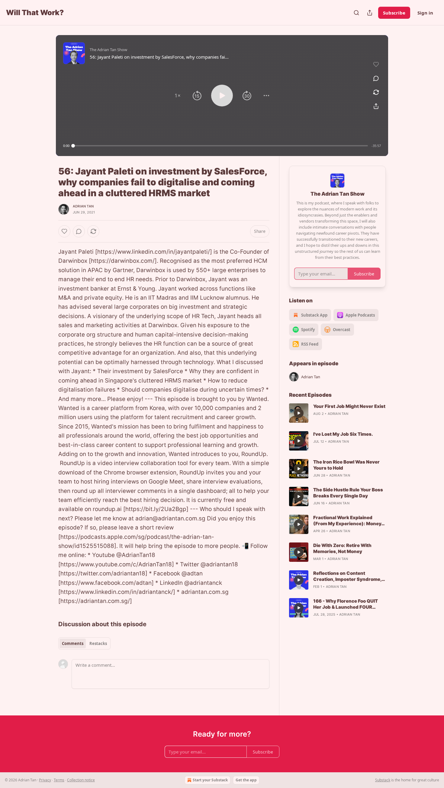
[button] (178, 95)
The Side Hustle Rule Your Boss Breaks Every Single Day (348, 493)
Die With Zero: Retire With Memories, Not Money (342, 548)
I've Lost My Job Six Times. (343, 434)
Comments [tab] (72, 643)
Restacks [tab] (98, 643)
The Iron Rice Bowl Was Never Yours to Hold (346, 465)
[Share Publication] (370, 13)
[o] (299, 413)
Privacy (45, 780)
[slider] (220, 146)
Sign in (425, 13)
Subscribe (394, 13)
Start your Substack (210, 780)
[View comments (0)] (376, 78)
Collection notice (81, 780)
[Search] (356, 13)
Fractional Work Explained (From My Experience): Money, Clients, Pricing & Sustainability (348, 521)
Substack (382, 780)
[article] (337, 413)
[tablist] (84, 643)
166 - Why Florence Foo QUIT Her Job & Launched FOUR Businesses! (345, 604)
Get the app (246, 780)
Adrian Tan (83, 206)
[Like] (64, 231)
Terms (59, 780)
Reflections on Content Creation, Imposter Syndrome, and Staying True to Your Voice (347, 576)
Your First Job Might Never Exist (349, 406)
